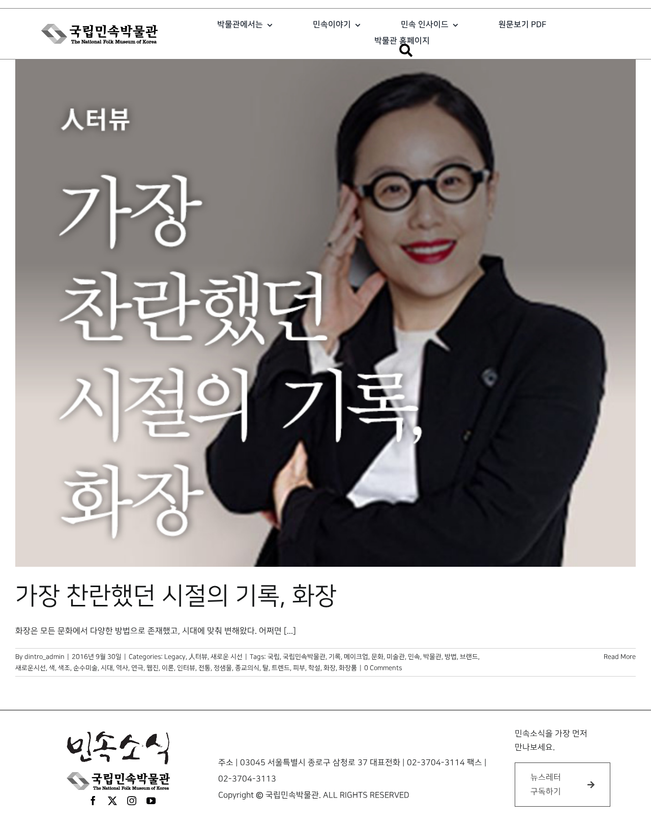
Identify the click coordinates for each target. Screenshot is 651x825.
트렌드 (281, 667)
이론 (168, 667)
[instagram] (131, 800)
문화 (377, 656)
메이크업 (356, 656)
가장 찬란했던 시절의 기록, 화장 (176, 596)
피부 (299, 667)
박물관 (432, 656)
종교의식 (247, 667)
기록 (335, 656)
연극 (137, 667)
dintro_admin (44, 656)
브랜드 (469, 656)
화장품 (348, 667)
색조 (64, 667)
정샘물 (223, 667)
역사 (122, 667)
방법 (451, 656)
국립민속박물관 (304, 656)
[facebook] (93, 800)
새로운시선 (30, 667)
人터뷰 (198, 656)
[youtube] (151, 800)
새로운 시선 (227, 656)
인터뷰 (186, 667)
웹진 (152, 667)
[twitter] (112, 800)
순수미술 (85, 667)
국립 (274, 656)
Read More (620, 656)
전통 (204, 667)
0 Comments (383, 667)
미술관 (396, 656)
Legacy (175, 656)
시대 (107, 667)
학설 (314, 667)
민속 (414, 656)
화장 (329, 667)
